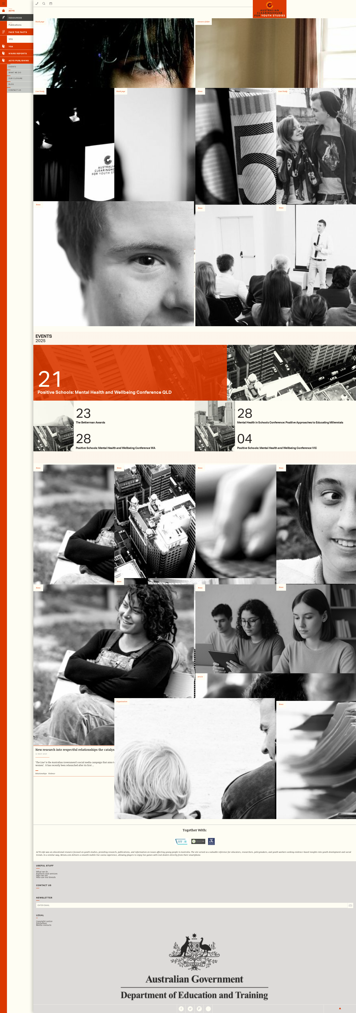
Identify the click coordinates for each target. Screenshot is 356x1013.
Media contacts (43, 925)
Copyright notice (44, 921)
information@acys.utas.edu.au (59, 5)
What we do (42, 871)
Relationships (41, 773)
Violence (51, 773)
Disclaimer (41, 923)
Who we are (42, 875)
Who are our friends (46, 877)
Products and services (46, 873)
